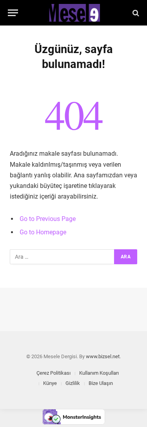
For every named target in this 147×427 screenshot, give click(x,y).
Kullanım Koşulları (99, 373)
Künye (50, 383)
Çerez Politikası (53, 373)
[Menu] (13, 13)
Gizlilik (72, 383)
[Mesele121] (73, 13)
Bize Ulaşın (101, 383)
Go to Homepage (43, 232)
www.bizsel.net (103, 356)
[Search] (135, 13)
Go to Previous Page (48, 219)
